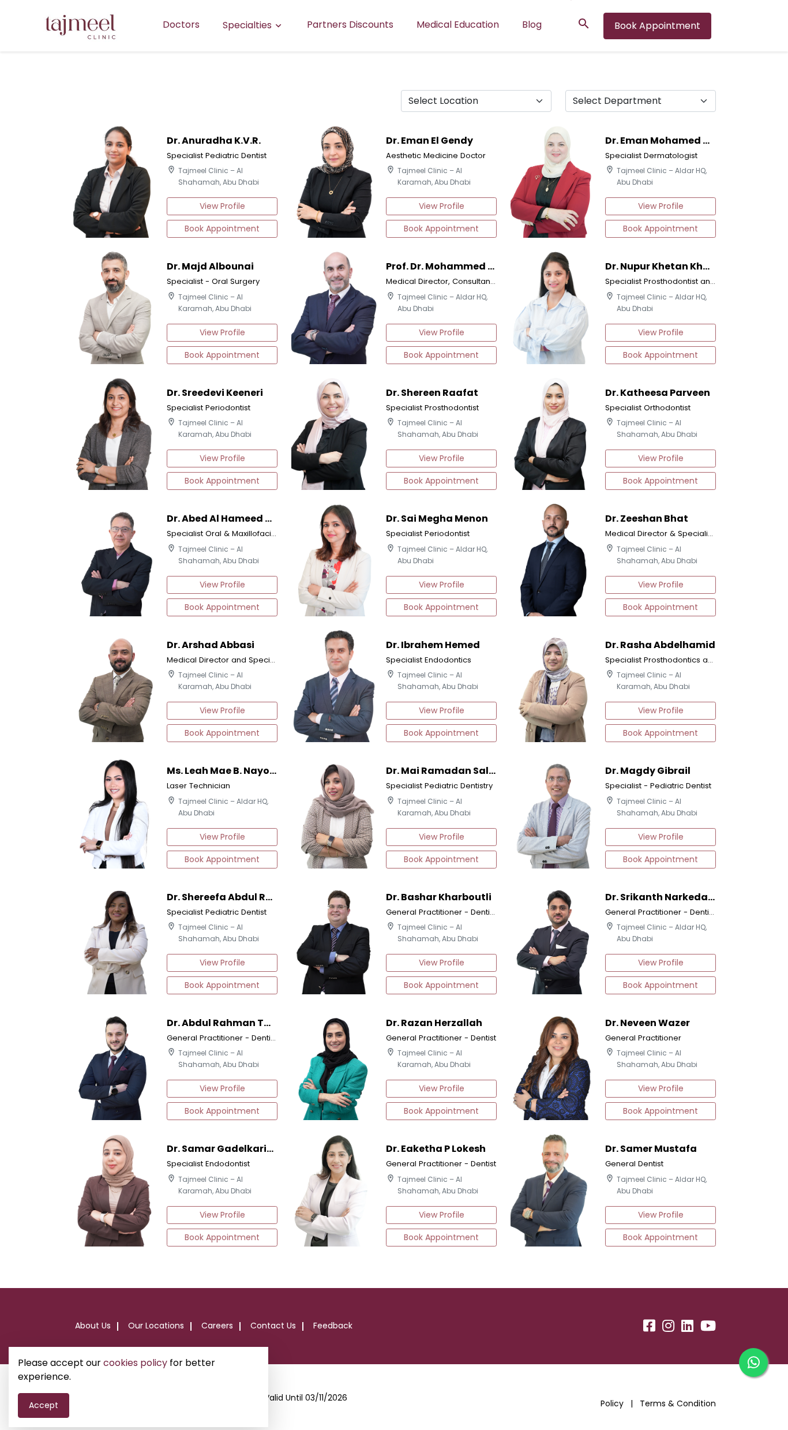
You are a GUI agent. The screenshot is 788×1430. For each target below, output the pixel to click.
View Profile (222, 206)
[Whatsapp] (753, 1362)
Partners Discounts (350, 24)
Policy (613, 1403)
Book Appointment (657, 25)
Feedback (332, 1325)
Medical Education (457, 24)
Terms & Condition (678, 1403)
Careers (217, 1325)
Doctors (181, 24)
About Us (93, 1325)
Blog (532, 24)
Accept (43, 1405)
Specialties (247, 25)
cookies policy (135, 1362)
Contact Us (273, 1325)
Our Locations (156, 1325)
